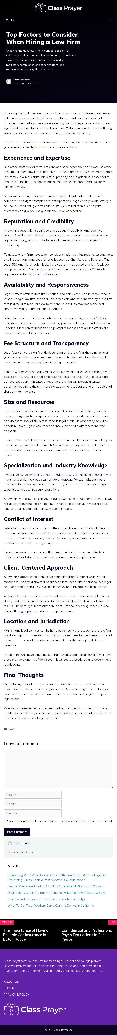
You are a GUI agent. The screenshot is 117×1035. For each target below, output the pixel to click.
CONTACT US (13, 988)
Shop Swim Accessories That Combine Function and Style (47, 899)
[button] (110, 20)
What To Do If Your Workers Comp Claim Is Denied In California (51, 905)
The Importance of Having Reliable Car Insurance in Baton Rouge (26, 935)
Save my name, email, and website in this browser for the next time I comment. (59, 821)
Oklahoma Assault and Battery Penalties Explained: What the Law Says (56, 892)
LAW (11, 729)
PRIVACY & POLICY (16, 994)
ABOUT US (11, 982)
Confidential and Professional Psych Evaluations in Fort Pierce (87, 935)
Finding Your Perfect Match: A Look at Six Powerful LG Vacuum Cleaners (56, 886)
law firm (27, 411)
